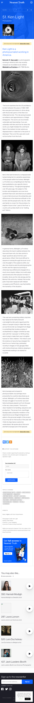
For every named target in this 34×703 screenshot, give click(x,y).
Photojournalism (7, 501)
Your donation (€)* (10, 463)
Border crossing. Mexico (9, 492)
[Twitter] (7, 442)
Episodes (5, 10)
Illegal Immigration (7, 494)
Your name (8, 469)
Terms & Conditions (6, 697)
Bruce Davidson (26, 492)
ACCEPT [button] (28, 698)
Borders (19, 492)
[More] (10, 442)
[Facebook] (4, 442)
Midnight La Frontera (10, 67)
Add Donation (11, 480)
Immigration (17, 494)
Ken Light (14, 60)
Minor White (17, 498)
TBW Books (15, 501)
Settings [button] (21, 698)
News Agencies (25, 498)
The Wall (22, 501)
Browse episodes (6, 576)
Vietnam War (6, 503)
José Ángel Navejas (7, 496)
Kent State (22, 496)
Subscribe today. (25, 43)
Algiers (8, 514)
